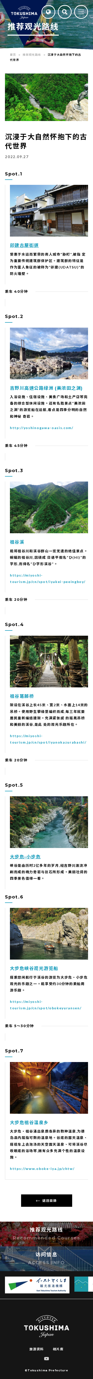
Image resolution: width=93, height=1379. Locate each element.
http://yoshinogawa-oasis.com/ (41, 428)
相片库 (58, 1349)
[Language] (48, 12)
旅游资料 (37, 1349)
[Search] (65, 12)
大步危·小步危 (25, 857)
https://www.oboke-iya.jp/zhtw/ (42, 1168)
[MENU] (81, 12)
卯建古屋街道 (24, 245)
